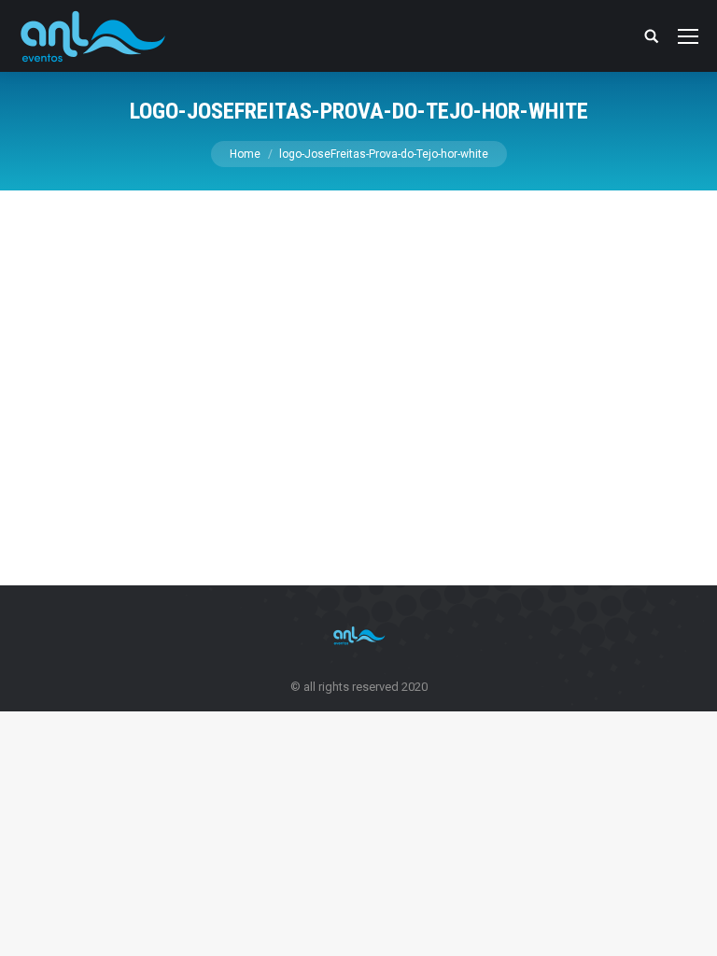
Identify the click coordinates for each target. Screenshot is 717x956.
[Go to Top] (687, 926)
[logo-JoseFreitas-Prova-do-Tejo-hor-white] (358, 383)
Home (245, 154)
